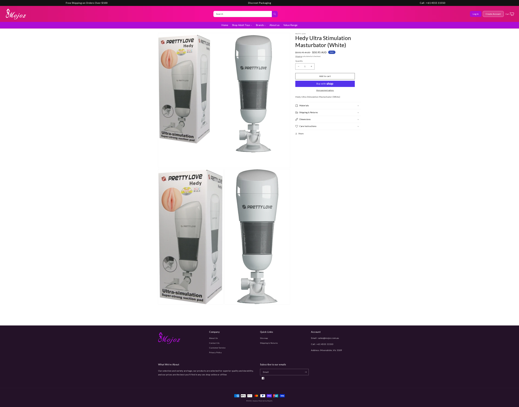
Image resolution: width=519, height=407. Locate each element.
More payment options (325, 90)
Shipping (298, 56)
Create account (493, 14)
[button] (328, 105)
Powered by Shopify (265, 401)
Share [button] (301, 133)
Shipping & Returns (269, 343)
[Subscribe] (306, 372)
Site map (264, 338)
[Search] (275, 14)
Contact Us (214, 343)
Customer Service (217, 348)
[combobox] (245, 14)
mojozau (255, 401)
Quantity (299, 61)
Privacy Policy (215, 352)
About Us (213, 338)
